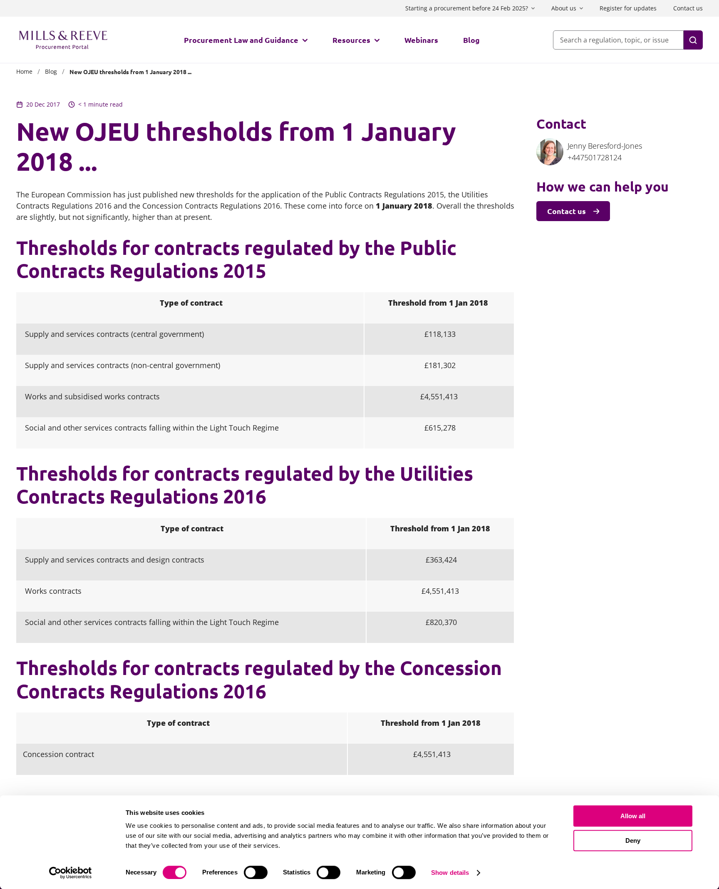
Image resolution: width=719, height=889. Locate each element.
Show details (450, 872)
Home (24, 71)
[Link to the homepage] (63, 40)
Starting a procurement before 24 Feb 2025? (466, 8)
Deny (632, 840)
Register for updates (628, 8)
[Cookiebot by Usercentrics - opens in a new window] (70, 873)
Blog (471, 40)
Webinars (421, 40)
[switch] (256, 872)
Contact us (688, 8)
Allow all (632, 815)
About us (563, 8)
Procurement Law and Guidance (241, 40)
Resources (351, 40)
